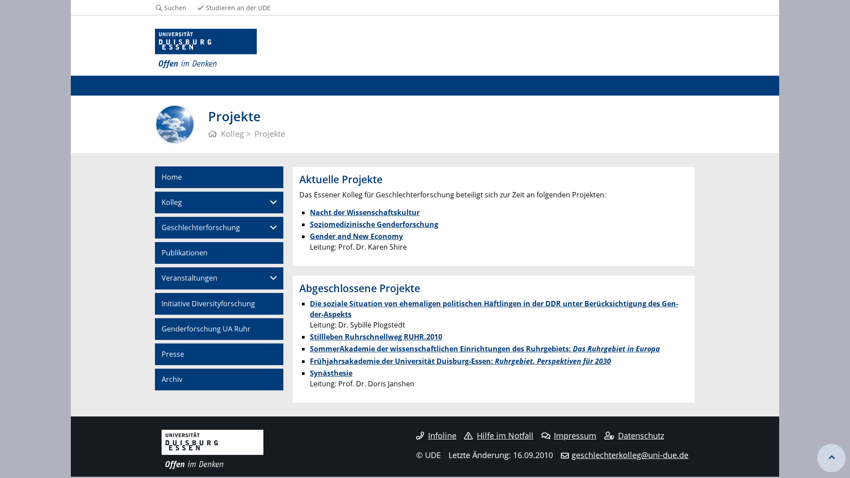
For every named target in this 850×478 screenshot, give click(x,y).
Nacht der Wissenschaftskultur (365, 212)
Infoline (442, 435)
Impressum (575, 435)
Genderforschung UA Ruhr (206, 329)
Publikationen (185, 253)
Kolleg (172, 202)
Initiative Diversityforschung (208, 303)
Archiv (172, 379)
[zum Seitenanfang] (831, 458)
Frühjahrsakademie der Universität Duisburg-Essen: (460, 361)
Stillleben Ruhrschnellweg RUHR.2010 (376, 337)
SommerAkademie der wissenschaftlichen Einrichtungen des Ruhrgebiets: (485, 349)
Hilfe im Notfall (505, 435)
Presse (173, 354)
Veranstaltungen (189, 278)
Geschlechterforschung (201, 227)
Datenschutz (641, 435)
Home (172, 177)
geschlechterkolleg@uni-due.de (630, 455)
